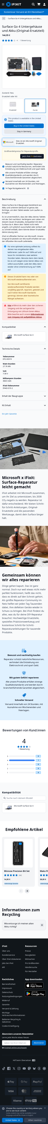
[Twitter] (13, 1068)
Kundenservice (8, 955)
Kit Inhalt (6, 405)
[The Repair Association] (44, 1068)
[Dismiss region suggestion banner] (45, 1108)
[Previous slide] (21, 891)
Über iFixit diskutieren (11, 959)
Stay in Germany (24, 131)
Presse (28, 951)
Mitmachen (30, 959)
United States (11, 1120)
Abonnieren (39, 1043)
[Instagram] (19, 1068)
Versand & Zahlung (10, 1008)
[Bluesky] (34, 1068)
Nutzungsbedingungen (12, 996)
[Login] (44, 4)
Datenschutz (7, 992)
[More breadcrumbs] (3, 18)
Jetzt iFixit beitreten (32, 156)
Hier (9, 305)
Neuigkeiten (30, 955)
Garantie (5, 1004)
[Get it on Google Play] (35, 994)
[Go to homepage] (14, 4)
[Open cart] (38, 4)
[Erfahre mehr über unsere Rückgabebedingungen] (28, 188)
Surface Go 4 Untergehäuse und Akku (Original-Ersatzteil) (24, 18)
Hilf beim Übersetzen (22, 1060)
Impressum (7, 988)
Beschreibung (8, 199)
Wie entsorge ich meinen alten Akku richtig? (19, 925)
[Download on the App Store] (34, 985)
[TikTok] (3, 1068)
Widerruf (6, 1000)
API (3, 967)
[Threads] (39, 1068)
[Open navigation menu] (3, 4)
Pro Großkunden (32, 963)
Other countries (35, 1120)
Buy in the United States (24, 126)
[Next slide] (27, 891)
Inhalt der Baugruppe (12, 396)
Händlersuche (31, 967)
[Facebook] (8, 1068)
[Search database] (33, 4)
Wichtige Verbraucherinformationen (13, 1013)
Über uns (6, 951)
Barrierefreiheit (8, 984)
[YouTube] (24, 1068)
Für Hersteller (31, 971)
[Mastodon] (29, 1068)
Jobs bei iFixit (7, 963)
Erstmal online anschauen (15, 1047)
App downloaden (33, 979)
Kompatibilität (9, 327)
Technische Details (11, 348)
